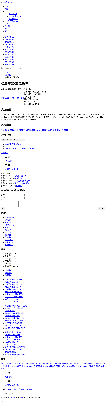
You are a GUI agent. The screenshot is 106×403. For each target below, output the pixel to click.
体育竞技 (9, 62)
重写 (3, 208)
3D (24, 366)
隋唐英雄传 (12, 335)
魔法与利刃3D (13, 326)
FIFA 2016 (12, 299)
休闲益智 (9, 57)
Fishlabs (67, 366)
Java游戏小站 (7, 2)
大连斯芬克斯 (37, 366)
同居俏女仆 (12, 316)
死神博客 (19, 186)
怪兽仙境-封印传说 (15, 347)
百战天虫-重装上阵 (15, 279)
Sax (22, 397)
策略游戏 (9, 42)
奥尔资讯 (58, 364)
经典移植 (51, 366)
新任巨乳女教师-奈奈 (16, 306)
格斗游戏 (9, 59)
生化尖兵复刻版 (14, 332)
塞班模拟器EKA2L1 (16, 16)
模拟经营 (9, 54)
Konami (79, 366)
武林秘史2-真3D (14, 345)
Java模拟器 (13, 14)
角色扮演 (9, 37)
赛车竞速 (9, 64)
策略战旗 (65, 364)
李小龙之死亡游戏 (15, 354)
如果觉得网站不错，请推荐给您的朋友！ (20, 148)
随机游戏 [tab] (8, 275)
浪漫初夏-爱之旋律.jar (13, 144)
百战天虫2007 (13, 289)
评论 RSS (28, 389)
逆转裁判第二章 (20, 176)
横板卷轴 (18, 364)
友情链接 (8, 26)
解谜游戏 (9, 52)
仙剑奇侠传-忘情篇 (15, 328)
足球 (8, 369)
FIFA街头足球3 (14, 294)
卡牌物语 (11, 342)
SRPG (71, 364)
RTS (13, 364)
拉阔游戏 (46, 364)
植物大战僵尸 (13, 292)
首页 (6, 6)
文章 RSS (20, 389)
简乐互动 (25, 364)
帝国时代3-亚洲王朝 (15, 321)
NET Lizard (7, 364)
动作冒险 (9, 44)
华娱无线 (19, 366)
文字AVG (4, 153)
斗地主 (31, 364)
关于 (6, 24)
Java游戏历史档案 (11, 21)
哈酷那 (90, 364)
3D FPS (85, 366)
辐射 (10, 311)
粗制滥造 (6, 366)
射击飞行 (9, 47)
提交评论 (101, 208)
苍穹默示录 (12, 340)
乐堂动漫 (91, 366)
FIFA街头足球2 (14, 297)
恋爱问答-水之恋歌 (12, 169)
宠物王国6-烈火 (14, 323)
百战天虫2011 (13, 282)
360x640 (29, 366)
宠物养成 (98, 366)
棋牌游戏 (9, 49)
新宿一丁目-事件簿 (22, 183)
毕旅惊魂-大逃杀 (24, 181)
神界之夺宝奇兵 (14, 350)
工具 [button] (6, 11)
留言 (6, 29)
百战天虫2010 (13, 284)
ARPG (52, 364)
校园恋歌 (8, 161)
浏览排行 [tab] (8, 273)
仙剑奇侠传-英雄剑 (15, 313)
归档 (6, 9)
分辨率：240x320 (7, 140)
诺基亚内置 (59, 366)
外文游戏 (96, 364)
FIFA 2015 (12, 302)
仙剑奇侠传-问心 (14, 318)
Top (2, 401)
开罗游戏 (84, 364)
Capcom (45, 366)
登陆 (6, 31)
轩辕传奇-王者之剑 (15, 308)
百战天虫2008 (13, 287)
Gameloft (13, 366)
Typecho (12, 397)
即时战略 (9, 39)
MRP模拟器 (13, 19)
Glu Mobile (38, 364)
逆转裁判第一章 (20, 178)
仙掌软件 (73, 366)
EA (2, 364)
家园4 (10, 352)
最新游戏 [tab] (8, 270)
